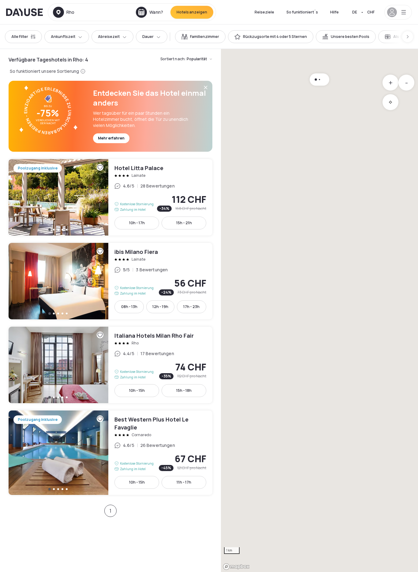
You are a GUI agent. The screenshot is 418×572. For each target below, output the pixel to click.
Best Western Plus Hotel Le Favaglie (110, 452)
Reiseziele (264, 12)
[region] (319, 310)
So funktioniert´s (302, 12)
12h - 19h (160, 306)
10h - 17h (137, 222)
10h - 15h (137, 390)
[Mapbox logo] (236, 566)
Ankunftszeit (63, 36)
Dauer (148, 36)
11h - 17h (184, 482)
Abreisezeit (109, 36)
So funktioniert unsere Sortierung (44, 71)
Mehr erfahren (111, 138)
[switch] (200, 36)
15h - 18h (184, 390)
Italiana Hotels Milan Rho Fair (110, 365)
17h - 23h (191, 306)
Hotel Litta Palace (110, 197)
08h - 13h (129, 306)
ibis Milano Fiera (110, 281)
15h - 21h (184, 222)
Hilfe (334, 12)
